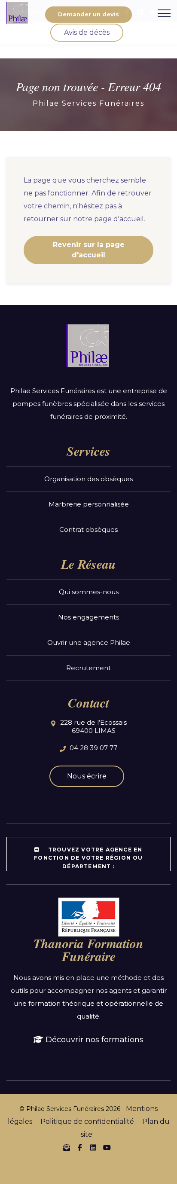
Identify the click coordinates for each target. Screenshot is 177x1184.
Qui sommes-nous (89, 592)
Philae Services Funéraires (88, 103)
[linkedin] (93, 1147)
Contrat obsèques (88, 529)
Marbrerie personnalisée (89, 504)
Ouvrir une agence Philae (88, 642)
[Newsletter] (66, 1147)
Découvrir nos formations (93, 1039)
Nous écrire (87, 776)
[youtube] (106, 1147)
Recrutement (88, 668)
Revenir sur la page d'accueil (89, 250)
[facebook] (79, 1147)
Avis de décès (87, 32)
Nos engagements (88, 617)
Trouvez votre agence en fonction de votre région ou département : (88, 857)
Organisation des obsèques (88, 479)
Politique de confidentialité (87, 1121)
